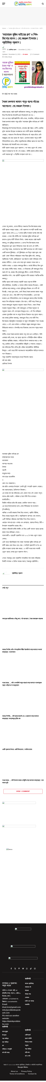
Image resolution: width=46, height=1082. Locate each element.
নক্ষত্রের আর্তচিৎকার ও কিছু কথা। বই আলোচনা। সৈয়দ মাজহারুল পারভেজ (22, 619)
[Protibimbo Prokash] (23, 3)
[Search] (42, 3)
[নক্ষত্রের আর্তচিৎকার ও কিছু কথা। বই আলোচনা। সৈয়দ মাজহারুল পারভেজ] (23, 604)
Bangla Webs (23, 1067)
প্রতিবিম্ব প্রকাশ (12, 49)
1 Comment (35, 54)
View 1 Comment (23, 791)
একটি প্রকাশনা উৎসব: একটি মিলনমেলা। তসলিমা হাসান (17, 749)
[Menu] (3, 3)
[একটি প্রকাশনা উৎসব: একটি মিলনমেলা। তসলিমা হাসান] (23, 734)
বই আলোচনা (25, 54)
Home (4, 28)
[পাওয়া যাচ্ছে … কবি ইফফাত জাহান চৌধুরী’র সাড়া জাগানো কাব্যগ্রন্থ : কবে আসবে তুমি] (23, 765)
